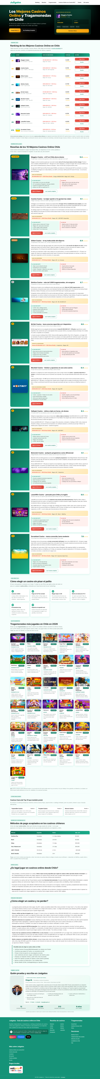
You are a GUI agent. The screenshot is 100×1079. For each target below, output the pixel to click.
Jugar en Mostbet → (37, 403)
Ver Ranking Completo (29, 30)
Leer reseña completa (50, 191)
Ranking (37, 2)
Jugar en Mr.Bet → (36, 360)
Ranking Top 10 (74, 1034)
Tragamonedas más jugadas (77, 1036)
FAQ (72, 1042)
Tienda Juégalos (13, 1058)
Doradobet (52, 1032)
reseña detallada (56, 48)
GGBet (51, 1026)
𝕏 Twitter (32, 1002)
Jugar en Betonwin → (37, 487)
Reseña (82, 62)
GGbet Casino (24, 76)
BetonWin (52, 1030)
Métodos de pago (75, 1038)
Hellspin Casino (25, 105)
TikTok (28, 1037)
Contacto (11, 1054)
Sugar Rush (74, 1024)
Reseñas (44, 2)
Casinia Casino (25, 68)
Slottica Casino (25, 84)
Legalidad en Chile (75, 1040)
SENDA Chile (38, 1032)
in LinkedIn (37, 1002)
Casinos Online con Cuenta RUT (67, 2)
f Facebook (21, 1037)
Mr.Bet (51, 1028)
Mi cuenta (86, 2)
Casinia (62, 1024)
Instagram (13, 1037)
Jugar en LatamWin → (37, 528)
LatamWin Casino (25, 121)
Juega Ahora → (15, 30)
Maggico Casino (25, 60)
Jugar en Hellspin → (37, 445)
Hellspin (62, 1028)
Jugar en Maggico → (37, 191)
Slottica (62, 1026)
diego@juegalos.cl (45, 1002)
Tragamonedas (52, 2)
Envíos (10, 1060)
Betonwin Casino (25, 113)
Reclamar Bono (73, 30)
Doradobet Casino (25, 129)
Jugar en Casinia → (36, 233)
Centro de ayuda (13, 1051)
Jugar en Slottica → (37, 316)
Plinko (72, 1028)
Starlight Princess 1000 (76, 1026)
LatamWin (62, 1030)
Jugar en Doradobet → (37, 570)
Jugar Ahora (82, 59)
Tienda (79, 2)
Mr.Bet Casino (24, 92)
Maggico (52, 1024)
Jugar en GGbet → (36, 274)
